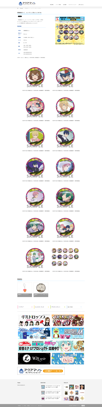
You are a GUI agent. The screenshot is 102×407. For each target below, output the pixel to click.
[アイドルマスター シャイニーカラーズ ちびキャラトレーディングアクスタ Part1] (82, 398)
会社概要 (64, 4)
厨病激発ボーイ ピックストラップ (23, 294)
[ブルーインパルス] (34, 339)
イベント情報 (58, 4)
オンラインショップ (72, 4)
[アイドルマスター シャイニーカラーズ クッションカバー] (76, 387)
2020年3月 (26, 49)
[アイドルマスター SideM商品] (68, 339)
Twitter (84, 405)
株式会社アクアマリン (76, 405)
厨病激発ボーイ (26, 30)
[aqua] (27, 3)
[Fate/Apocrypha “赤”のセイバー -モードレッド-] (82, 387)
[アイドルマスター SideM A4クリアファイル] (76, 392)
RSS (82, 405)
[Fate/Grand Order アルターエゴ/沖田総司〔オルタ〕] (71, 398)
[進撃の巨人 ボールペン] (82, 392)
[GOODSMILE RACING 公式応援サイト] (51, 351)
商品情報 (51, 4)
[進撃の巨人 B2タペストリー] (66, 392)
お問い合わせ (81, 4)
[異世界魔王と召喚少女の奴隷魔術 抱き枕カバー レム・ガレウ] (76, 398)
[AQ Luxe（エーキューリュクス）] (34, 364)
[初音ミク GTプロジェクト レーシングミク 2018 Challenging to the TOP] (71, 387)
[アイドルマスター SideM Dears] (68, 364)
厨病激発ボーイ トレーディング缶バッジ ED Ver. (41, 295)
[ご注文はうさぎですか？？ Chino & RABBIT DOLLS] (66, 398)
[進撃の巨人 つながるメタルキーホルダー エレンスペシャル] (66, 387)
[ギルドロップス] (34, 326)
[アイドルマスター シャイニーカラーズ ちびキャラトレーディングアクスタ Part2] (71, 392)
